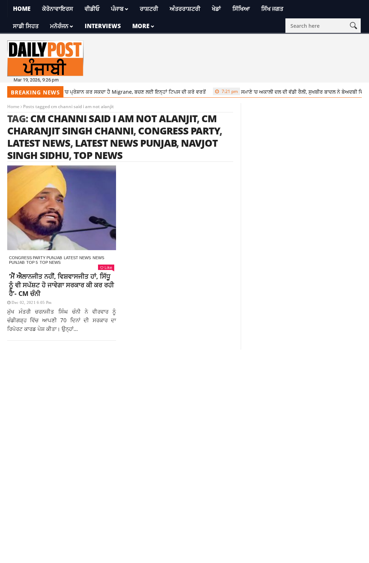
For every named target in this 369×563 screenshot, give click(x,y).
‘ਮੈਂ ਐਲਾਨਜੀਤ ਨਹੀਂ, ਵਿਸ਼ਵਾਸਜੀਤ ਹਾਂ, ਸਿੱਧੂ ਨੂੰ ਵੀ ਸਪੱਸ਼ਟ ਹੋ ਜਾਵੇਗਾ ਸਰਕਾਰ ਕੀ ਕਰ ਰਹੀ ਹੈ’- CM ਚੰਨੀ (61, 285)
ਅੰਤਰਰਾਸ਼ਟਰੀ (185, 9)
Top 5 (32, 262)
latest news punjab (126, 143)
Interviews (103, 26)
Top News (50, 262)
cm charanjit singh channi (112, 124)
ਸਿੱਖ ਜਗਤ (272, 9)
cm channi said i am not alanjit (113, 118)
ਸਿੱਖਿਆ (241, 9)
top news (98, 155)
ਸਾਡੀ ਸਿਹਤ (26, 26)
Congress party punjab (35, 258)
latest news (38, 143)
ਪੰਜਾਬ (117, 9)
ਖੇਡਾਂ (216, 9)
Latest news (77, 258)
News (98, 258)
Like (108, 267)
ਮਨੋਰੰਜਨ (59, 26)
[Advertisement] (184, 400)
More (141, 26)
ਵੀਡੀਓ (92, 9)
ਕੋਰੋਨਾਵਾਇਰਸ (57, 9)
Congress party (179, 130)
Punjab (17, 262)
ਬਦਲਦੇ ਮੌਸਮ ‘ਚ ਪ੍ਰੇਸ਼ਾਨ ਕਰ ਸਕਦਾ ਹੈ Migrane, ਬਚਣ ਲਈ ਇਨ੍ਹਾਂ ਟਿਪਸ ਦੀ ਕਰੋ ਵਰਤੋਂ (106, 91)
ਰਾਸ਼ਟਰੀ (149, 9)
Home (22, 9)
